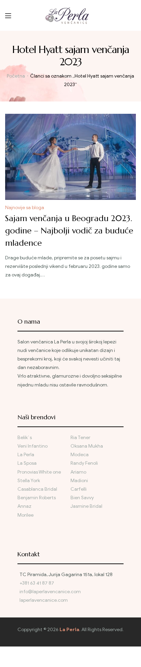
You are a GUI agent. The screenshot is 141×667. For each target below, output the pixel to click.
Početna (16, 76)
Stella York (28, 481)
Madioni (79, 481)
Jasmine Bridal (86, 506)
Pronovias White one (39, 472)
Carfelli (78, 489)
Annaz (24, 506)
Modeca (79, 455)
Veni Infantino (32, 446)
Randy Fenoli (84, 463)
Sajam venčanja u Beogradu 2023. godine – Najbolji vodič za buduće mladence (69, 230)
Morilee (25, 515)
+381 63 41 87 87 (37, 583)
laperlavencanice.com (44, 600)
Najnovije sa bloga (24, 207)
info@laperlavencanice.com (50, 592)
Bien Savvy (82, 498)
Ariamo (78, 472)
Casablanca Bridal (37, 489)
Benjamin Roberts (36, 498)
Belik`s (24, 437)
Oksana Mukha (86, 446)
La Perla (25, 455)
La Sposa (27, 463)
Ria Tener (80, 437)
